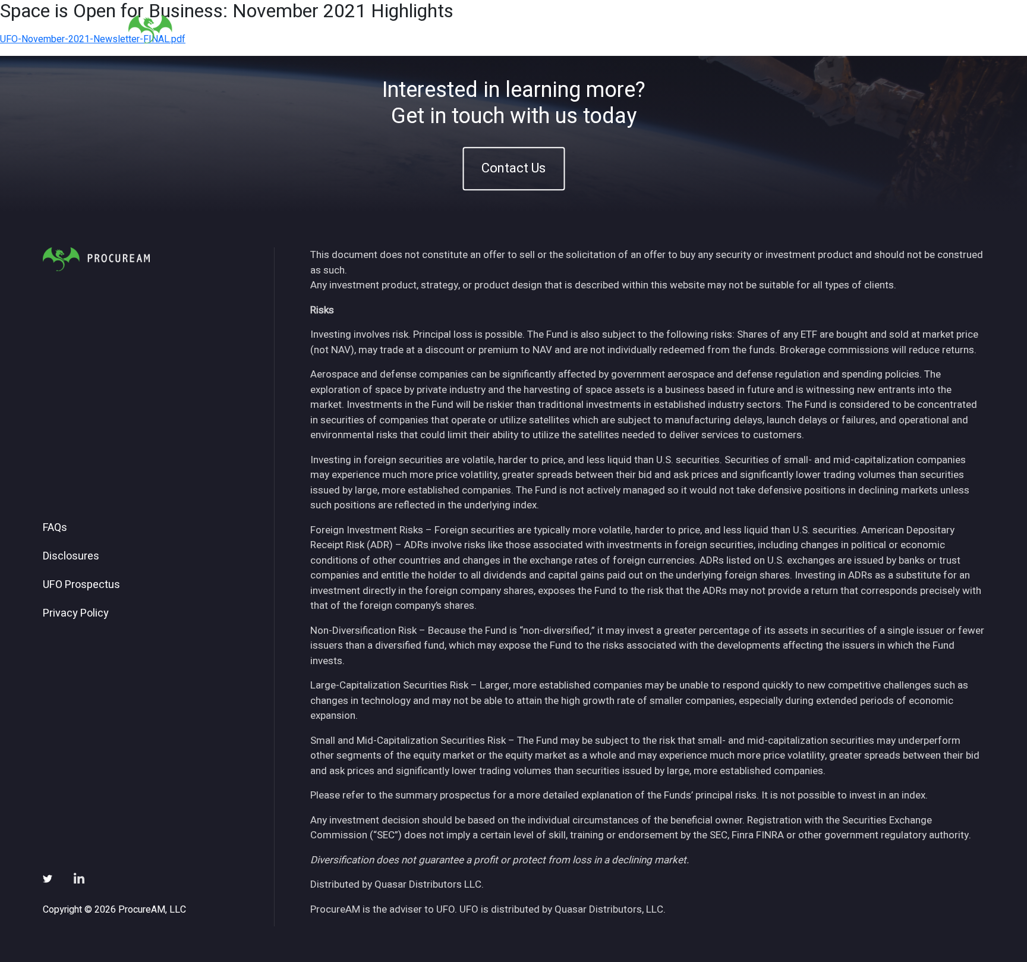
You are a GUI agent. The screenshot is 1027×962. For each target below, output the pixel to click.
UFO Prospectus (81, 585)
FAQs (55, 528)
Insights (702, 29)
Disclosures (71, 556)
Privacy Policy (76, 613)
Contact (871, 29)
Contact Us (513, 168)
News (754, 29)
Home (563, 29)
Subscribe (810, 29)
